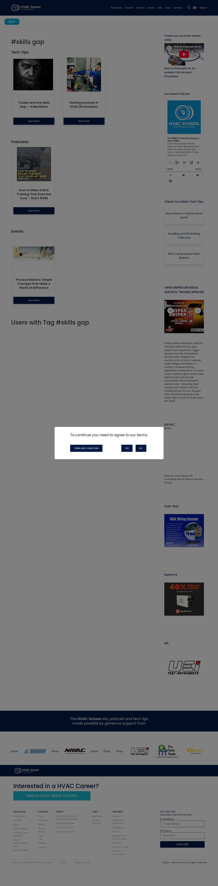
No (141, 448)
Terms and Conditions (86, 448)
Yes (127, 448)
